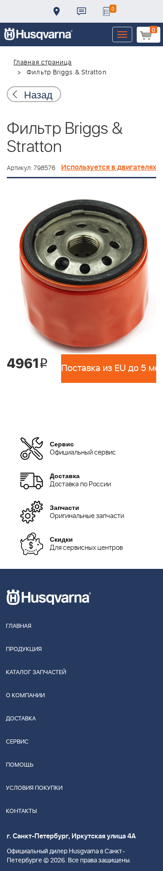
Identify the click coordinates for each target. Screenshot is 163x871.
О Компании (25, 695)
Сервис (17, 742)
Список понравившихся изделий (106, 11)
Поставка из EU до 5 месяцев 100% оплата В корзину (108, 368)
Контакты (81, 11)
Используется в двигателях (108, 167)
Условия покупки (34, 788)
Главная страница (43, 62)
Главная (18, 626)
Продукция (24, 649)
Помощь (20, 765)
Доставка (56, 11)
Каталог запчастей (36, 672)
